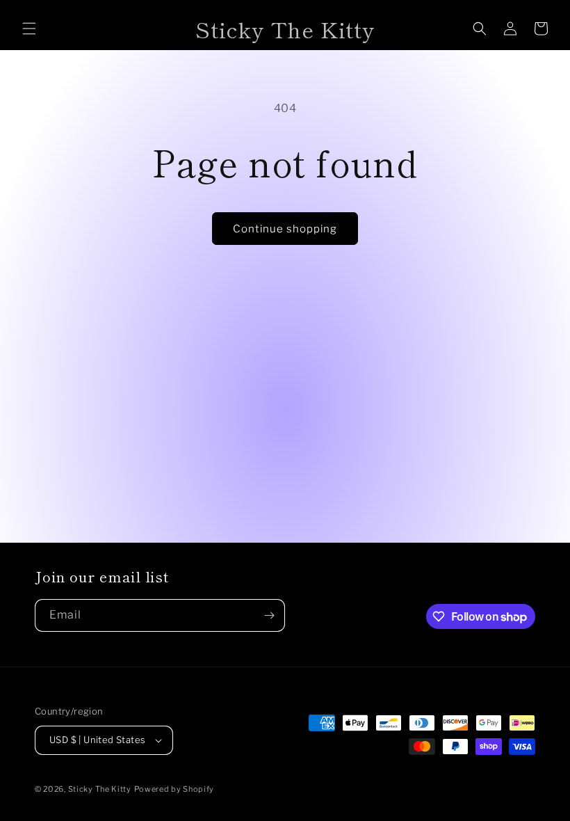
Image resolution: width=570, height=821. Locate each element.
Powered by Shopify (174, 789)
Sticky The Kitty (99, 789)
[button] (29, 28)
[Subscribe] (269, 615)
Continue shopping (285, 229)
